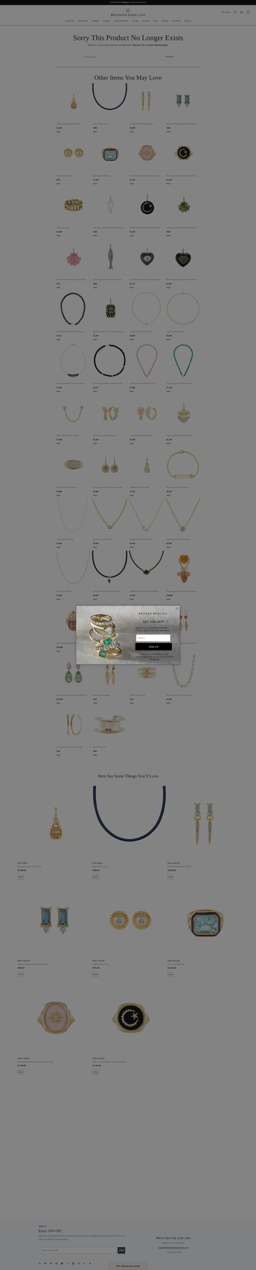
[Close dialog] (177, 608)
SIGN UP (153, 646)
